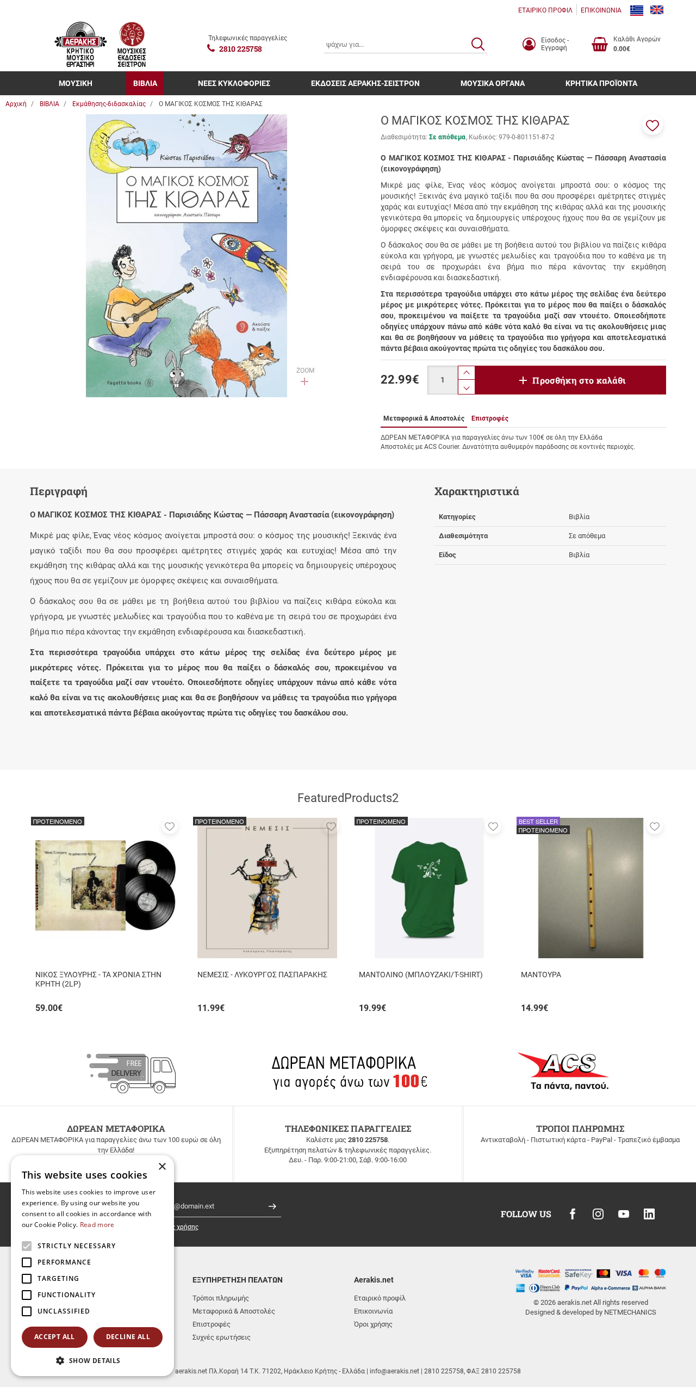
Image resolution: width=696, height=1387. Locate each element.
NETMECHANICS (630, 1312)
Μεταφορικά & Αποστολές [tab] (423, 418)
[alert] (92, 1265)
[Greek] (636, 10)
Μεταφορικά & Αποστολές (233, 1311)
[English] (656, 10)
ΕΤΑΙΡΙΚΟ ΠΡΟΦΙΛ (545, 10)
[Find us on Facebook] (572, 1214)
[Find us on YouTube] (623, 1214)
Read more (97, 1224)
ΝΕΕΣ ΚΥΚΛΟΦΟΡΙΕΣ (234, 83)
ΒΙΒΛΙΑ (145, 83)
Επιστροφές (211, 1324)
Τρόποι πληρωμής (220, 1298)
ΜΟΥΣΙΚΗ (75, 83)
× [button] (162, 1167)
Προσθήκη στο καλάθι (579, 380)
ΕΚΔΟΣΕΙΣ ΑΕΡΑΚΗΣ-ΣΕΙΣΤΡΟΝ (365, 83)
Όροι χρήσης (373, 1324)
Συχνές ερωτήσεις (221, 1337)
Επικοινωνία (373, 1311)
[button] (652, 124)
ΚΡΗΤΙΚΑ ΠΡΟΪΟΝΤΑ (601, 83)
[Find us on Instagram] (598, 1214)
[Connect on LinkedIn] (649, 1214)
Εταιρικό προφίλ (380, 1298)
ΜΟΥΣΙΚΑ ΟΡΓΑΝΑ (493, 83)
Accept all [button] (54, 1336)
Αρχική (16, 104)
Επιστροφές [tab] (489, 418)
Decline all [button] (128, 1336)
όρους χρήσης (177, 1227)
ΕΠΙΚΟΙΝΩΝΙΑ (601, 10)
